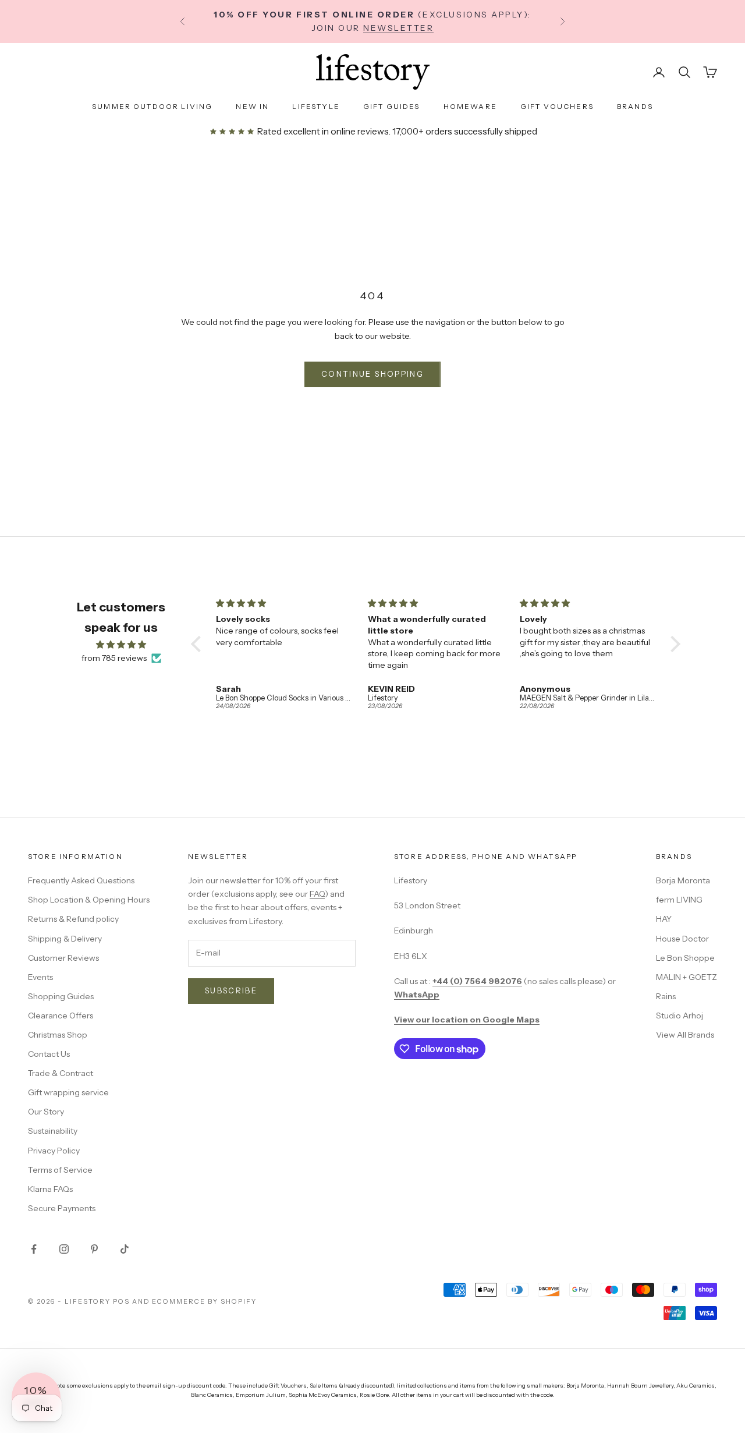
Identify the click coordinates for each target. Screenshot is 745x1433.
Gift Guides (391, 106)
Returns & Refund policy (73, 919)
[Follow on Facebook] (34, 1249)
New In (252, 106)
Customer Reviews (63, 958)
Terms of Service (60, 1170)
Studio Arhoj (679, 1015)
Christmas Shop (57, 1034)
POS (121, 1301)
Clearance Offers (60, 1015)
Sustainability (52, 1131)
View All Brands (685, 1034)
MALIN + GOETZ (686, 977)
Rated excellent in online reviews (322, 131)
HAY (664, 919)
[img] (121, 645)
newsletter (398, 28)
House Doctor (682, 938)
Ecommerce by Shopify (204, 1301)
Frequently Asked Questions (81, 880)
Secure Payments (61, 1208)
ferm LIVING (679, 899)
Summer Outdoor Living (152, 106)
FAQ (317, 894)
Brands (635, 106)
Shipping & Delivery (65, 938)
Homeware (470, 106)
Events (40, 977)
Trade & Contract (60, 1073)
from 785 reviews (114, 658)
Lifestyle (315, 106)
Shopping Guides (61, 996)
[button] (199, 644)
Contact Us (49, 1054)
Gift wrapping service (68, 1092)
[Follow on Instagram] (64, 1249)
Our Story (46, 1111)
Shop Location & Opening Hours (89, 899)
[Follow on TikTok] (124, 1249)
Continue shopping (372, 373)
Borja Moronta (683, 880)
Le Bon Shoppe (685, 958)
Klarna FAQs (50, 1189)
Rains (666, 996)
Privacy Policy (54, 1150)
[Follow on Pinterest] (94, 1249)
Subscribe (231, 990)
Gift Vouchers (557, 106)
